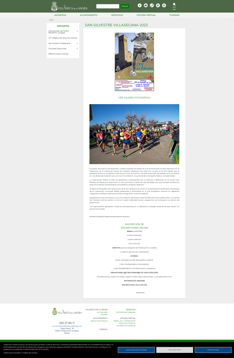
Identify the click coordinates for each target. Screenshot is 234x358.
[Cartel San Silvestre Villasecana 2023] (134, 62)
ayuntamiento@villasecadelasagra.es (67, 326)
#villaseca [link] (93, 216)
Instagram (165, 8)
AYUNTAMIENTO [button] (89, 15)
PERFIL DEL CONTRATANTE (125, 321)
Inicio (51, 20)
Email (146, 8)
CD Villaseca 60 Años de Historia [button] (63, 38)
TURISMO (103, 329)
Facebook (141, 8)
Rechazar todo (175, 350)
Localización (160, 8)
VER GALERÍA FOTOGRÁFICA (134, 97)
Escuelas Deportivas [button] (57, 48)
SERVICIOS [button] (117, 15)
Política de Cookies (30, 353)
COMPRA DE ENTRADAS (126, 326)
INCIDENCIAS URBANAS (126, 312)
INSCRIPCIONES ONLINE (134, 227)
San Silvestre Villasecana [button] (59, 43)
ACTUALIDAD (102, 312)
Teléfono (153, 8)
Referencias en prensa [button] (58, 54)
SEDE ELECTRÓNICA (127, 323)
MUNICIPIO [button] (60, 15)
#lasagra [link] (100, 216)
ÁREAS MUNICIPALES (99, 321)
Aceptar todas (213, 350)
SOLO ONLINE (141, 285)
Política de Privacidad (12, 353)
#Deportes (140, 293)
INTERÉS (104, 315)
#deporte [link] (108, 216)
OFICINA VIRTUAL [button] (146, 15)
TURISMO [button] (174, 15)
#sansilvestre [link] (117, 216)
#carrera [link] (126, 216)
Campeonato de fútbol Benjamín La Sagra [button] (59, 32)
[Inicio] (70, 6)
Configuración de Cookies (136, 350)
